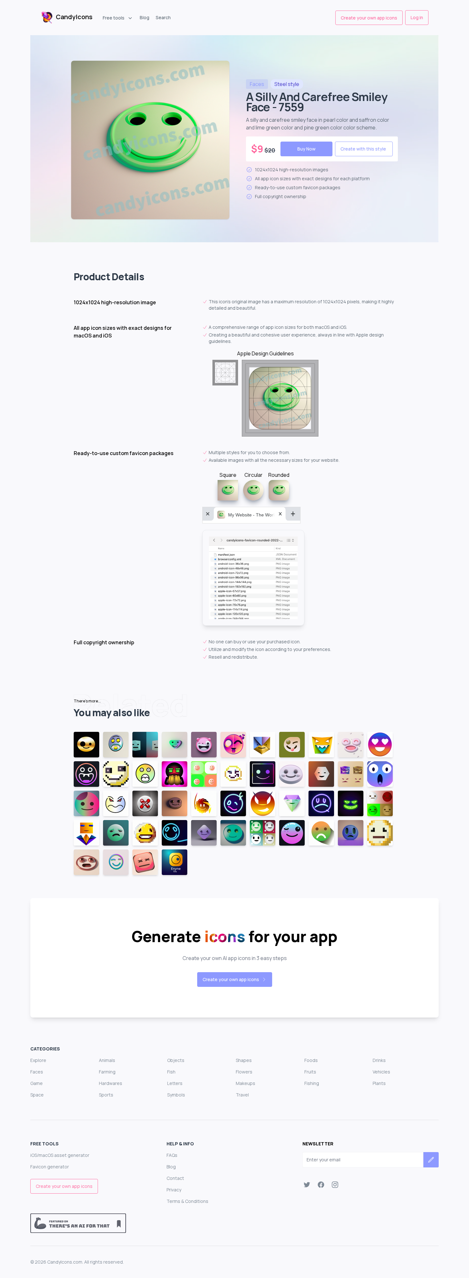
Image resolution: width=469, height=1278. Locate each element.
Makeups (245, 1083)
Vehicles (381, 1072)
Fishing (311, 1083)
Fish (171, 1072)
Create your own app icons (369, 18)
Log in (417, 17)
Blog (144, 17)
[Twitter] (306, 1184)
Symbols (176, 1095)
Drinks (379, 1060)
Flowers (244, 1072)
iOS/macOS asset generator (59, 1155)
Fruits (310, 1072)
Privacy (174, 1190)
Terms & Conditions (187, 1201)
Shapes (244, 1060)
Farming (107, 1072)
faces (257, 84)
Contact (175, 1178)
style (286, 84)
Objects (175, 1060)
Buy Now (306, 149)
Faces (36, 1072)
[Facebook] (320, 1184)
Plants (379, 1083)
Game (36, 1083)
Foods (311, 1060)
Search (163, 17)
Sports (106, 1095)
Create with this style (363, 149)
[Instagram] (335, 1184)
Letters (174, 1083)
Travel (242, 1095)
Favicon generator (49, 1167)
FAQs (172, 1155)
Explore (38, 1060)
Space (37, 1095)
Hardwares (110, 1083)
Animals (107, 1060)
